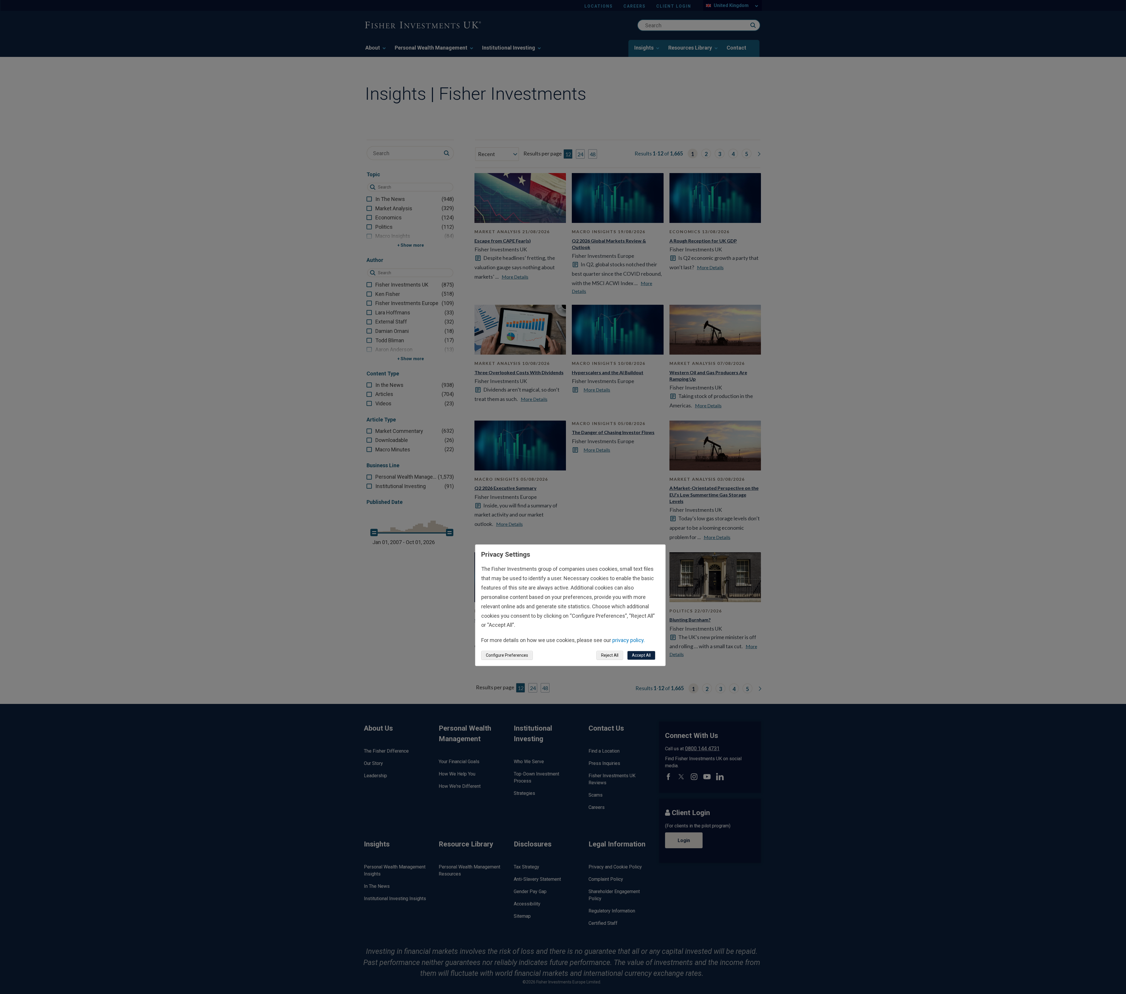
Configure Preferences (507, 655)
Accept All (641, 655)
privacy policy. (628, 640)
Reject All (609, 655)
